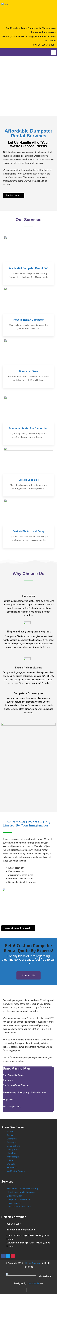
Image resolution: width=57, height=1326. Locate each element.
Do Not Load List (29, 480)
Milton (10, 1160)
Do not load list (14, 1203)
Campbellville (13, 1145)
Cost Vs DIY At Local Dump (28, 531)
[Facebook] (3, 1256)
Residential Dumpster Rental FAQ (29, 268)
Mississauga (13, 1156)
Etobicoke (12, 1167)
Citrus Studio (33, 1283)
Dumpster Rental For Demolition (28, 428)
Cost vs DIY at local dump (19, 1206)
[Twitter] (8, 1256)
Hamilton (11, 1153)
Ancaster (11, 1135)
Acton (10, 1131)
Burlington (12, 1142)
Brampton (12, 1138)
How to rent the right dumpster (21, 1192)
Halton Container (33, 1263)
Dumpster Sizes (28, 371)
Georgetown (13, 1149)
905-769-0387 (49, 45)
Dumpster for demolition (18, 1199)
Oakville (11, 1163)
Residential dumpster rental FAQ (22, 1188)
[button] (53, 52)
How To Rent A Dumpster (28, 319)
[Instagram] (13, 1256)
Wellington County (16, 1171)
